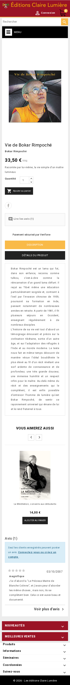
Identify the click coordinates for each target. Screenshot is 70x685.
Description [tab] (35, 244)
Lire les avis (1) (21, 219)
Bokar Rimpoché (16, 151)
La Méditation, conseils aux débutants (35, 504)
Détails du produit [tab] (35, 255)
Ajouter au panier (19, 191)
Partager (8, 205)
